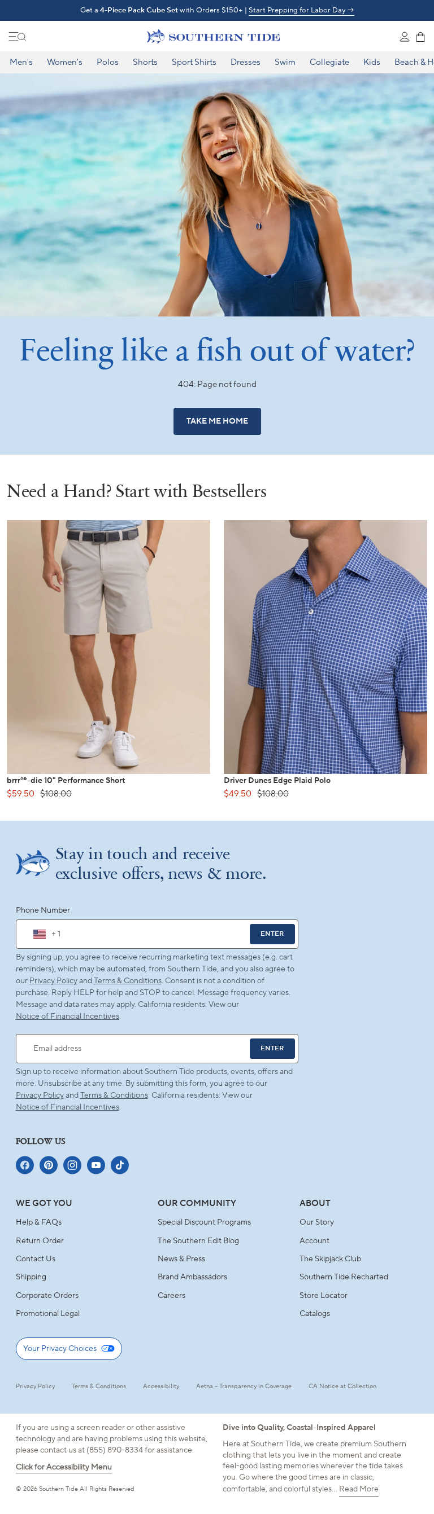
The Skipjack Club (330, 1259)
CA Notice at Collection (342, 1386)
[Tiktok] (120, 1165)
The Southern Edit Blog (198, 1241)
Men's (21, 62)
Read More (359, 1489)
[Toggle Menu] (17, 37)
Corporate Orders (47, 1296)
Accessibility (161, 1386)
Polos (108, 62)
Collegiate (329, 62)
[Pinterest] (49, 1165)
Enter (272, 934)
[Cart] (420, 37)
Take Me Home (217, 421)
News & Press (181, 1259)
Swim (285, 62)
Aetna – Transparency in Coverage (244, 1386)
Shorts (145, 62)
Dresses (246, 62)
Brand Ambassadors (192, 1277)
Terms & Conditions (128, 981)
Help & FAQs (39, 1222)
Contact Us (35, 1259)
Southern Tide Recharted (344, 1277)
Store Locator (324, 1296)
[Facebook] (25, 1165)
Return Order (40, 1241)
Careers (171, 1296)
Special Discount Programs (204, 1222)
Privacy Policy (53, 981)
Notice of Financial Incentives (67, 1107)
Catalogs (315, 1314)
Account (314, 1241)
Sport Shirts (194, 62)
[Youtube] (96, 1165)
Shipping (31, 1277)
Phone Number (43, 910)
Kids (371, 62)
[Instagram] (72, 1165)
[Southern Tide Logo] (213, 36)
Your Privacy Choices (60, 1349)
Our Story (317, 1222)
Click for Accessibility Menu (64, 1467)
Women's (65, 62)
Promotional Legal (48, 1314)
